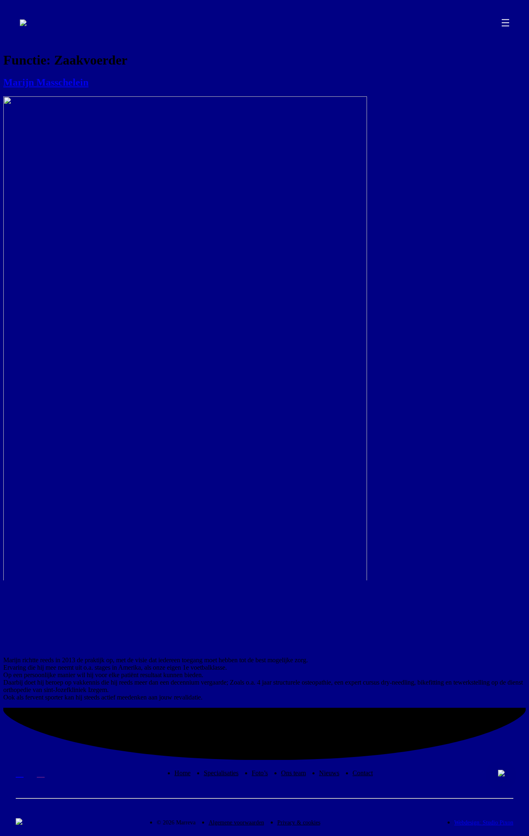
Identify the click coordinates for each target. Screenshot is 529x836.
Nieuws (329, 772)
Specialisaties (221, 772)
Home (182, 772)
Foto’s (260, 772)
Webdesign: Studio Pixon (483, 822)
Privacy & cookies (298, 822)
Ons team (293, 772)
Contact (363, 772)
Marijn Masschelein (45, 82)
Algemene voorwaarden (236, 822)
